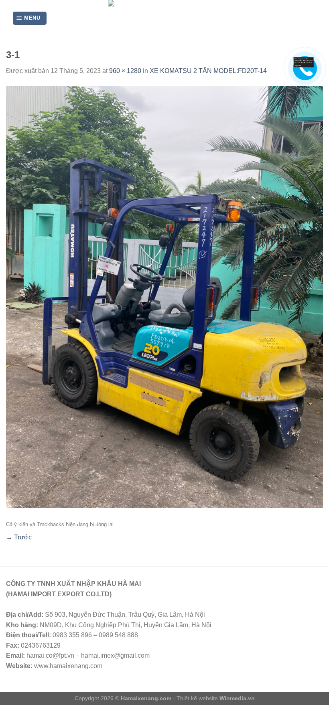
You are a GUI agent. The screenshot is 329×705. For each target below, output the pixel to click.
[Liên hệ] (304, 62)
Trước (19, 537)
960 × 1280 (125, 70)
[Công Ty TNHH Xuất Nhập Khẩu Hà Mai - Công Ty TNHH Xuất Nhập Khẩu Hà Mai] (164, 18)
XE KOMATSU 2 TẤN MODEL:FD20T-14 (208, 70)
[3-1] (164, 296)
